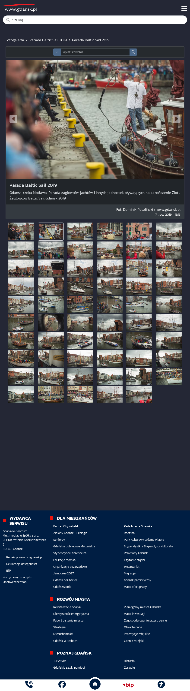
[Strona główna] (29, 685)
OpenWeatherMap (14, 582)
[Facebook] (62, 685)
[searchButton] (133, 52)
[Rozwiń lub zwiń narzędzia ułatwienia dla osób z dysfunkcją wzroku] (161, 685)
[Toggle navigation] (184, 8)
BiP (8, 570)
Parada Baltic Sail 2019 (48, 40)
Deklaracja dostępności (21, 564)
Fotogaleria (15, 40)
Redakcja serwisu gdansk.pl (24, 557)
